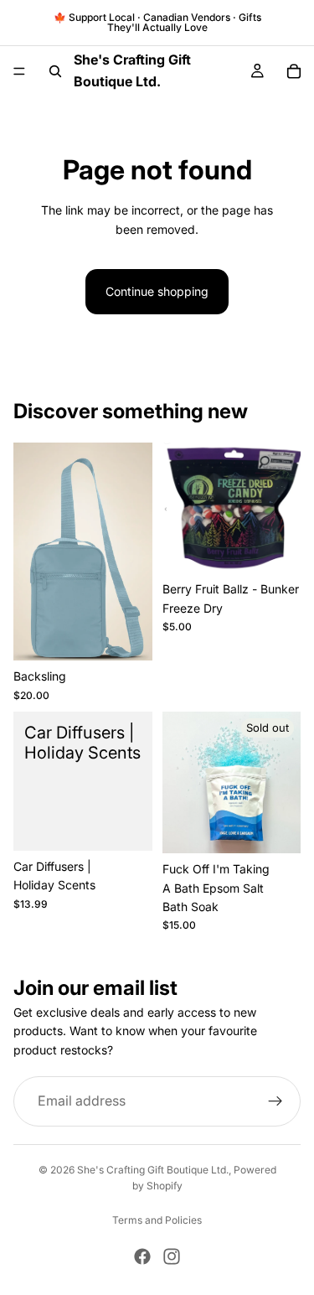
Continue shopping (157, 291)
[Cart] (293, 71)
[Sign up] (275, 1101)
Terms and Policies (157, 1220)
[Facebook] (142, 1256)
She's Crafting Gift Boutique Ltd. (153, 1169)
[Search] (55, 71)
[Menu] (19, 71)
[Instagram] (172, 1256)
